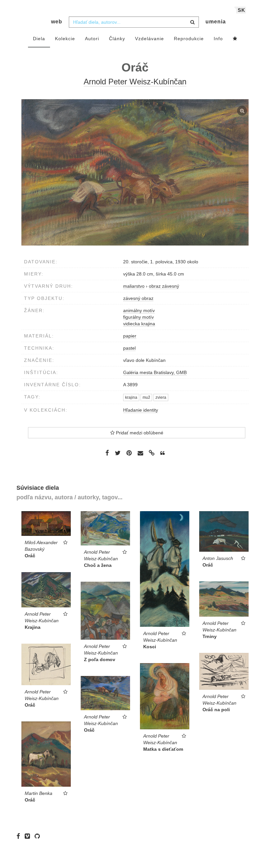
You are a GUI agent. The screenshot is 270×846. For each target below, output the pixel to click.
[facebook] (19, 836)
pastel (129, 348)
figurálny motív (138, 317)
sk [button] (241, 10)
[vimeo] (29, 836)
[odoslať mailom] (140, 453)
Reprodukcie (189, 38)
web (56, 21)
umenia (215, 21)
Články (117, 38)
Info (218, 38)
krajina (131, 397)
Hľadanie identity (140, 410)
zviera (160, 397)
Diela (39, 38)
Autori (92, 38)
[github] (39, 836)
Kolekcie (65, 38)
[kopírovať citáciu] (162, 453)
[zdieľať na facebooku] (107, 453)
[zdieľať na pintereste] (129, 453)
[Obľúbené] (235, 38)
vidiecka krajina (139, 323)
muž (146, 397)
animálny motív (139, 310)
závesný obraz (138, 298)
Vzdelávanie (149, 38)
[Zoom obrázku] (135, 172)
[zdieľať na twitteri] (118, 453)
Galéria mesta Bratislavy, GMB (155, 372)
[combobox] (134, 22)
